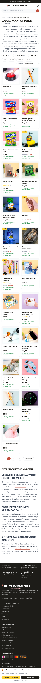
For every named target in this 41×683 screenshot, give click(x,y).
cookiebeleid (23, 673)
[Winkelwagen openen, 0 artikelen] (37, 6)
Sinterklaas (5, 619)
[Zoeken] (37, 10)
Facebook (5, 598)
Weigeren (30, 677)
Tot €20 (20, 60)
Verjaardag (5, 609)
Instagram (13, 598)
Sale (4, 60)
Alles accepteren (11, 677)
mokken (7, 55)
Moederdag (5, 611)
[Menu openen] (3, 6)
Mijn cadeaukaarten (8, 648)
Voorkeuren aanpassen (20, 680)
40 (20, 458)
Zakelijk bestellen (7, 635)
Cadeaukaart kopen (8, 643)
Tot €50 (28, 60)
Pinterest (22, 598)
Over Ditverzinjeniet (8, 632)
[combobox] (20, 11)
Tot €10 (11, 60)
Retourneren (5, 630)
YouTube (29, 598)
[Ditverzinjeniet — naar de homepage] (16, 5)
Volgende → (28, 458)
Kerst (3, 616)
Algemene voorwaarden (9, 638)
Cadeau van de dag (8, 606)
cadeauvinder (20, 487)
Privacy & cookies (7, 640)
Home (3, 17)
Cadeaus (10, 17)
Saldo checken (6, 645)
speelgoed (34, 55)
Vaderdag (5, 614)
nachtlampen (20, 55)
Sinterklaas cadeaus (22, 549)
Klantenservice (6, 627)
